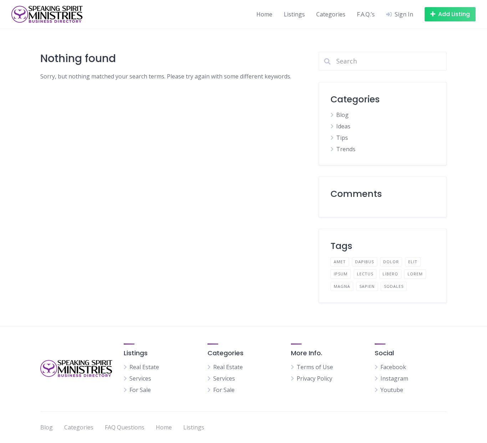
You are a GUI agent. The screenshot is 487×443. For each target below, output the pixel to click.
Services (140, 378)
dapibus (364, 261)
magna (342, 286)
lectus (365, 273)
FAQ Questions (124, 427)
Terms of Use (315, 367)
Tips (342, 138)
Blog (342, 115)
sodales (394, 286)
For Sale (140, 390)
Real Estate (144, 367)
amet (340, 261)
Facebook (393, 367)
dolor (391, 261)
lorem (415, 273)
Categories (330, 14)
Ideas (343, 126)
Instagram (394, 378)
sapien (367, 286)
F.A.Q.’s (366, 14)
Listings (294, 14)
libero (390, 273)
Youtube (391, 390)
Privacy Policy (314, 378)
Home (264, 14)
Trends (345, 149)
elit (412, 261)
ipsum (341, 273)
